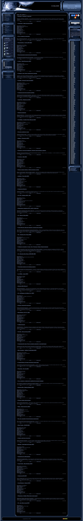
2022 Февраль (73, 115)
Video (5, 25)
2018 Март (72, 72)
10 (72, 33)
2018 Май (72, 74)
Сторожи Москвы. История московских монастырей (28, 362)
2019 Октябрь (73, 89)
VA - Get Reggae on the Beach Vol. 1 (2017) (26, 293)
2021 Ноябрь (73, 112)
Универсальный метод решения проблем (26, 92)
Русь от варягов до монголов (24, 36)
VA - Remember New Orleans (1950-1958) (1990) (27, 253)
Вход (75, 8)
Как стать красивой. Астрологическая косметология (28, 418)
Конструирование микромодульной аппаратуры (27, 54)
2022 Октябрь (73, 122)
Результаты (5, 67)
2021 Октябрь (73, 111)
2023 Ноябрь (73, 134)
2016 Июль (72, 54)
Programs (5, 29)
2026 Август (73, 163)
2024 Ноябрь (73, 144)
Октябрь (23, 14)
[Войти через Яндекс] (76, 15)
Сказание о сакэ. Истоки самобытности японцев (27, 73)
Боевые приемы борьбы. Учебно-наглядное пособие (28, 169)
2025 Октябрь (73, 154)
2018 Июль (72, 76)
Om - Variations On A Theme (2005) (24, 234)
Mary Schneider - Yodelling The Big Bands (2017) (27, 350)
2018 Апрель (73, 73)
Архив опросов (10, 67)
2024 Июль (72, 140)
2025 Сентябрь (73, 153)
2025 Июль (72, 151)
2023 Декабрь (73, 135)
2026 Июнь (72, 161)
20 (76, 34)
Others (21, 21)
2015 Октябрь (73, 46)
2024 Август (73, 141)
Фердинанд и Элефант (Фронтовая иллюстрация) (27, 495)
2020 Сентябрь (73, 99)
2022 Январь (73, 114)
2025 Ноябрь (73, 155)
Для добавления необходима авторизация (8, 56)
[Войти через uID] (72, 15)
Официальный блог (73, 168)
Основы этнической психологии (24, 305)
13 (76, 33)
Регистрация (72, 8)
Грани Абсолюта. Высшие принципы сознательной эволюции (30, 227)
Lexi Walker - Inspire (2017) (23, 273)
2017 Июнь (72, 64)
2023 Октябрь (73, 133)
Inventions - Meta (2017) (22, 156)
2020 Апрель (73, 95)
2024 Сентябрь (73, 142)
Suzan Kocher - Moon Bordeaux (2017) (25, 463)
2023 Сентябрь (73, 132)
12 (75, 33)
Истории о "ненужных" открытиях (24, 16)
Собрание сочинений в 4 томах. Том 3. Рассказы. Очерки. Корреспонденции (33, 246)
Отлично (6, 62)
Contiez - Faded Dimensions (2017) (24, 61)
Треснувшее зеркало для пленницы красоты (27, 266)
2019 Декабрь (73, 91)
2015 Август (73, 44)
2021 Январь (73, 103)
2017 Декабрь (73, 69)
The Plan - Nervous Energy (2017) (24, 331)
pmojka (30, 21)
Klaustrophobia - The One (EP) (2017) (25, 42)
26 (75, 35)
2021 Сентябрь (73, 110)
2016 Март (72, 50)
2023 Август (73, 131)
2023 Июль (72, 130)
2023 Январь (73, 125)
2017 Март (72, 61)
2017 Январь (73, 59)
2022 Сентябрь (73, 121)
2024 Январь (73, 136)
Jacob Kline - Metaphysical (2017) (24, 99)
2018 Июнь (72, 75)
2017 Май (72, 63)
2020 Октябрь (73, 100)
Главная (69, 8)
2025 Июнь (72, 150)
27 (76, 35)
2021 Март (72, 105)
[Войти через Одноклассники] (75, 17)
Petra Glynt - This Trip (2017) (23, 368)
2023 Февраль (73, 126)
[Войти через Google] (78, 15)
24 (72, 35)
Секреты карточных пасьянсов (24, 438)
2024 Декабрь (73, 145)
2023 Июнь (72, 129)
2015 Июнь (72, 42)
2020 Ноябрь (73, 101)
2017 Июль (72, 65)
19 (75, 34)
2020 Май (72, 96)
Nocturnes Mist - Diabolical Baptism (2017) (26, 387)
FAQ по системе (72, 169)
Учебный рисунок (21, 324)
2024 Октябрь (73, 143)
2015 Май (72, 41)
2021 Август (73, 109)
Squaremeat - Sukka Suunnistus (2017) (25, 23)
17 (72, 34)
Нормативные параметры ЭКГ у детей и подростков (28, 208)
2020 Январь (73, 92)
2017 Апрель (73, 62)
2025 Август (73, 152)
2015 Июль (72, 43)
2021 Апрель (73, 106)
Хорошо (6, 63)
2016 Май (72, 52)
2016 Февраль (73, 49)
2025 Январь (73, 146)
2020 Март (72, 94)
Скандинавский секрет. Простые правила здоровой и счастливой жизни (32, 343)
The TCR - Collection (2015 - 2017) (24, 195)
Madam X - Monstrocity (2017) (23, 138)
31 (72, 36)
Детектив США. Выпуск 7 (23, 286)
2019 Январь (73, 81)
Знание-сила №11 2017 (22, 475)
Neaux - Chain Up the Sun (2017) (24, 406)
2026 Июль (72, 162)
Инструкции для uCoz (73, 170)
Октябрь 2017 (75, 28)
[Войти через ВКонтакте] (74, 15)
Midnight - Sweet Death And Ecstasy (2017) (26, 444)
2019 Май (72, 85)
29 (79, 35)
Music (5, 27)
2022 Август (73, 120)
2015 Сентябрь (73, 45)
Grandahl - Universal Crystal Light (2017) (25, 80)
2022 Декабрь (73, 124)
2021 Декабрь (73, 113)
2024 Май (72, 139)
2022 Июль (72, 119)
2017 (20, 14)
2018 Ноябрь (73, 79)
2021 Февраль (73, 104)
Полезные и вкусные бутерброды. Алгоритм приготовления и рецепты (32, 150)
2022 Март (72, 116)
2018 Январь (73, 70)
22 (79, 34)
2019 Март (72, 83)
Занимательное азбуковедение (24, 456)
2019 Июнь (72, 86)
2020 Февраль (73, 93)
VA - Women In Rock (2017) (23, 215)
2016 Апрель (73, 51)
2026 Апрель (73, 159)
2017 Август (73, 66)
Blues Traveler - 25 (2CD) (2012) (24, 425)
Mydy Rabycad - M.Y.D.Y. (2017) (24, 312)
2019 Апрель (73, 84)
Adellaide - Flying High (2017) (23, 176)
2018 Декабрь (73, 80)
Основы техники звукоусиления (24, 400)
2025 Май (72, 149)
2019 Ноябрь (73, 90)
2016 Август (73, 55)
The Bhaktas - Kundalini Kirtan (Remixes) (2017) (27, 119)
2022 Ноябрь (73, 123)
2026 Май (72, 160)
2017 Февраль (73, 60)
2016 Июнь (72, 53)
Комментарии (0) (39, 21)
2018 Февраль (73, 71)
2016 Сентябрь (73, 56)
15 (79, 33)
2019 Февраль (73, 82)
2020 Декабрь (73, 102)
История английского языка (23, 131)
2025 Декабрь (73, 156)
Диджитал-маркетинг (22, 112)
